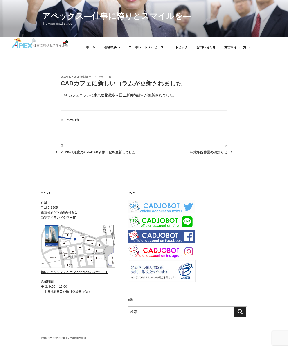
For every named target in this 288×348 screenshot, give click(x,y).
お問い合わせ (206, 47)
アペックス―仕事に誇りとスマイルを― (116, 15)
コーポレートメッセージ (146, 47)
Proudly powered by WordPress (63, 337)
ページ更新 (73, 119)
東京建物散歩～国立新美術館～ (119, 95)
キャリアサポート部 (100, 76)
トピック (181, 47)
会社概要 (110, 47)
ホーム (90, 47)
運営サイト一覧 (235, 47)
